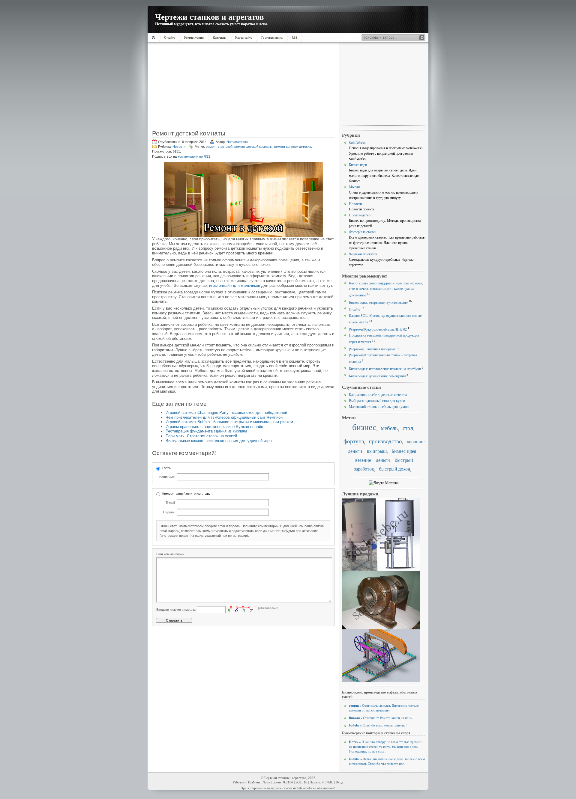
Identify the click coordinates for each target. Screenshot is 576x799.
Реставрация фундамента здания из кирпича (206, 431)
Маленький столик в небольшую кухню (379, 406)
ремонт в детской (219, 146)
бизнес (364, 426)
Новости (178, 146)
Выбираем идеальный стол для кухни (377, 400)
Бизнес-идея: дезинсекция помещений (377, 375)
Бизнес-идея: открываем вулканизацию (378, 302)
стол (408, 428)
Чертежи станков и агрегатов (209, 16)
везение (363, 460)
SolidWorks (357, 142)
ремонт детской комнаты (253, 146)
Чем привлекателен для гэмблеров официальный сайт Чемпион (224, 417)
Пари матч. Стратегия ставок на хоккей (201, 436)
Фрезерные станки (362, 231)
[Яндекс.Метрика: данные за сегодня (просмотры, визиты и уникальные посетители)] (383, 482)
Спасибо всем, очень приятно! (378, 725)
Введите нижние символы (176, 609)
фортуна (354, 441)
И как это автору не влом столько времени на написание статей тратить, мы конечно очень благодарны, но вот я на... (385, 746)
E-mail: (171, 502)
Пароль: (169, 512)
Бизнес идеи (358, 164)
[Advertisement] (190, 88)
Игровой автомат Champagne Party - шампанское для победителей (226, 412)
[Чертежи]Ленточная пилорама (372, 348)
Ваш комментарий (170, 554)
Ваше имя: (167, 477)
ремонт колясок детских (292, 146)
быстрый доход (394, 468)
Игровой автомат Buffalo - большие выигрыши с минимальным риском (229, 422)
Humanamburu (237, 142)
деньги (383, 460)
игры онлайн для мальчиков (234, 285)
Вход (339, 782)
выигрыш (377, 451)
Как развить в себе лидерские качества (378, 394)
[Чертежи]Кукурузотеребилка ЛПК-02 (378, 329)
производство (385, 441)
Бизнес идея (404, 451)
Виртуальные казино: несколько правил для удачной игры (219, 440)
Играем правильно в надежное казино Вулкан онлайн (214, 426)
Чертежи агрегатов (363, 253)
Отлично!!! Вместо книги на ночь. (381, 718)
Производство (359, 214)
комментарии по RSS (194, 156)
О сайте (354, 309)
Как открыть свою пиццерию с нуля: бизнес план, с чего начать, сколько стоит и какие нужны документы (386, 289)
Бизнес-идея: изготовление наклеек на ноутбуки (385, 368)
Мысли (354, 186)
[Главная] (154, 37)
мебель (389, 428)
